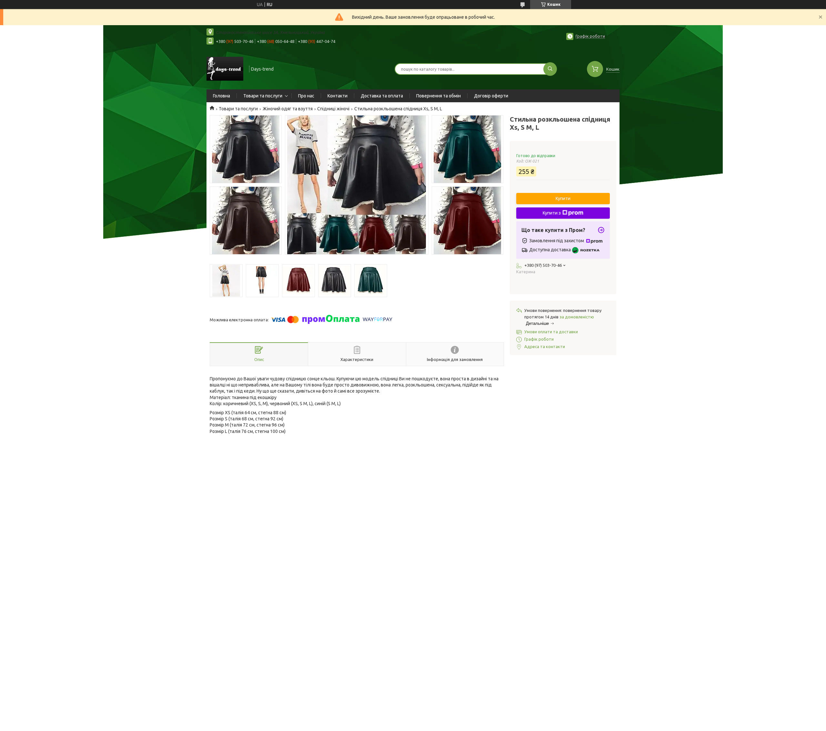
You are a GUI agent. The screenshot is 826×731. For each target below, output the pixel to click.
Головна (221, 96)
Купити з (552, 212)
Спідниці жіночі (333, 108)
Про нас (306, 96)
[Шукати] (550, 69)
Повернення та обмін (438, 96)
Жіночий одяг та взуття (288, 108)
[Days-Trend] (224, 68)
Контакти (337, 96)
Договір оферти (491, 96)
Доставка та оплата (382, 96)
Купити (563, 198)
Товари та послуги (262, 96)
